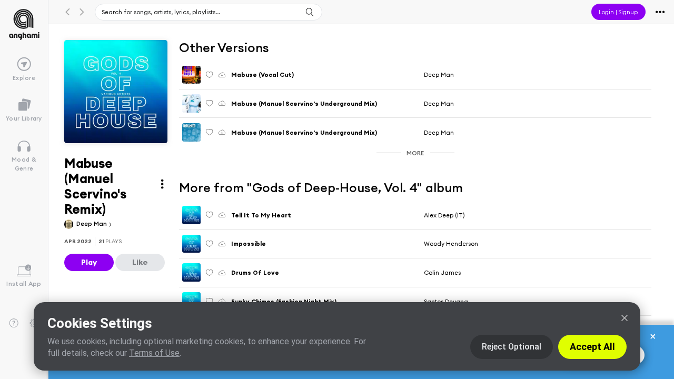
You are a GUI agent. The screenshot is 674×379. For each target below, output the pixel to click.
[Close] (624, 318)
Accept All (592, 346)
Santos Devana (446, 301)
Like (140, 262)
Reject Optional (511, 347)
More (415, 153)
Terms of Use (154, 353)
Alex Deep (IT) (444, 215)
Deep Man (92, 223)
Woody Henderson (451, 243)
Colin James (442, 272)
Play (89, 262)
